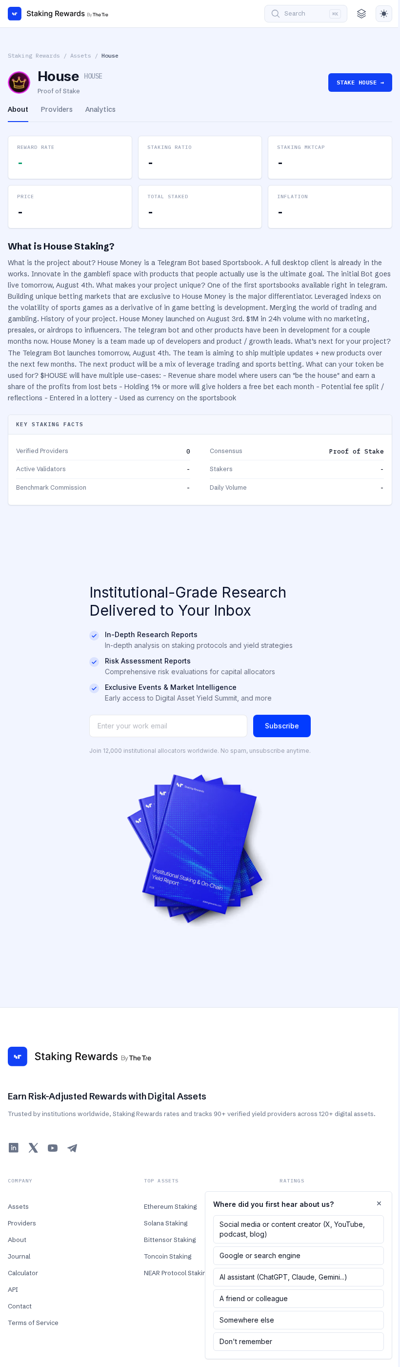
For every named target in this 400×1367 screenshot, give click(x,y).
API (13, 1289)
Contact (20, 1306)
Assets (80, 55)
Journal (19, 1256)
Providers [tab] (57, 109)
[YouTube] (53, 1148)
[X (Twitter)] (33, 1148)
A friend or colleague (254, 1298)
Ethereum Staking (170, 1206)
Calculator (23, 1273)
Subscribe (282, 726)
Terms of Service (33, 1322)
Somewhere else (247, 1320)
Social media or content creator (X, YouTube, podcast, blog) (292, 1229)
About (17, 1239)
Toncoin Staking (167, 1256)
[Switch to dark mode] (384, 13)
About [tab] (18, 109)
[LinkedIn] (14, 1148)
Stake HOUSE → (360, 82)
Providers (22, 1223)
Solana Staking (165, 1223)
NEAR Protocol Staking (177, 1273)
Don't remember (246, 1341)
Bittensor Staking (170, 1239)
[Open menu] (361, 13)
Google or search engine (260, 1255)
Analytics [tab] (100, 109)
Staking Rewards (34, 55)
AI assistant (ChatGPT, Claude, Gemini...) (283, 1277)
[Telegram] (72, 1148)
